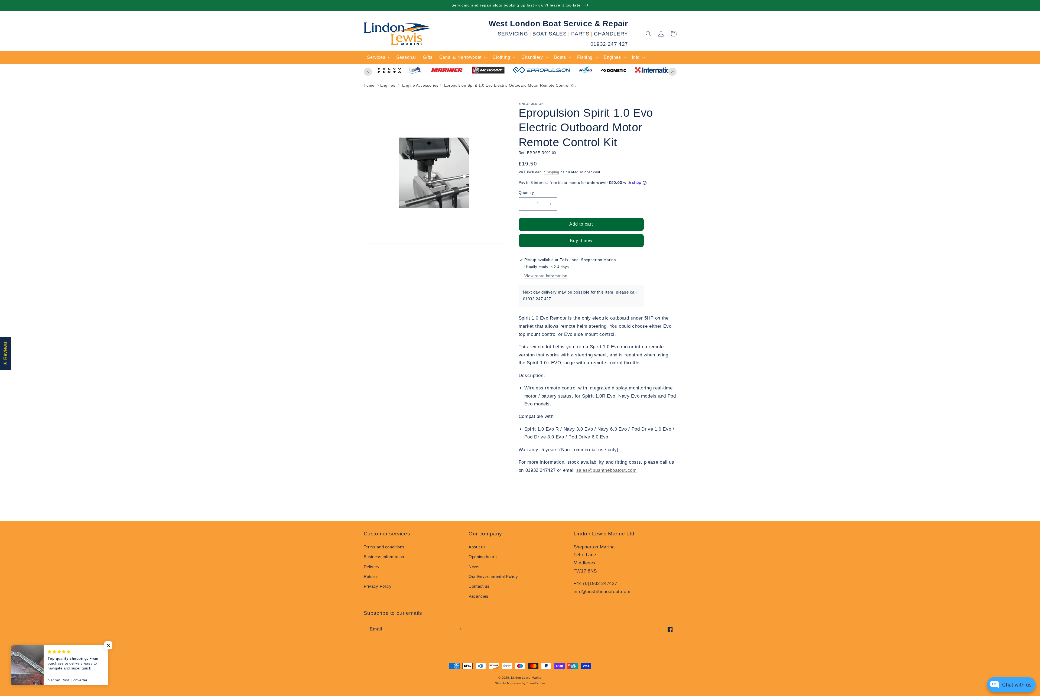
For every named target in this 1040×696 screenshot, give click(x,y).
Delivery (372, 567)
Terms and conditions (384, 547)
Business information (384, 557)
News (474, 567)
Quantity (526, 193)
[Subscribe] (459, 629)
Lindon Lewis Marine (526, 677)
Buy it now (581, 240)
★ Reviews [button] (5, 353)
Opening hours (483, 557)
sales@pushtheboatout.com (606, 470)
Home (369, 85)
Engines (387, 85)
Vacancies (479, 596)
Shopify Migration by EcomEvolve (520, 683)
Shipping (551, 172)
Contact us (479, 586)
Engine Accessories (420, 85)
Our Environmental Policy (493, 576)
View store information (545, 276)
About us (477, 547)
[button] (648, 33)
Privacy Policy (378, 586)
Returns (371, 576)
